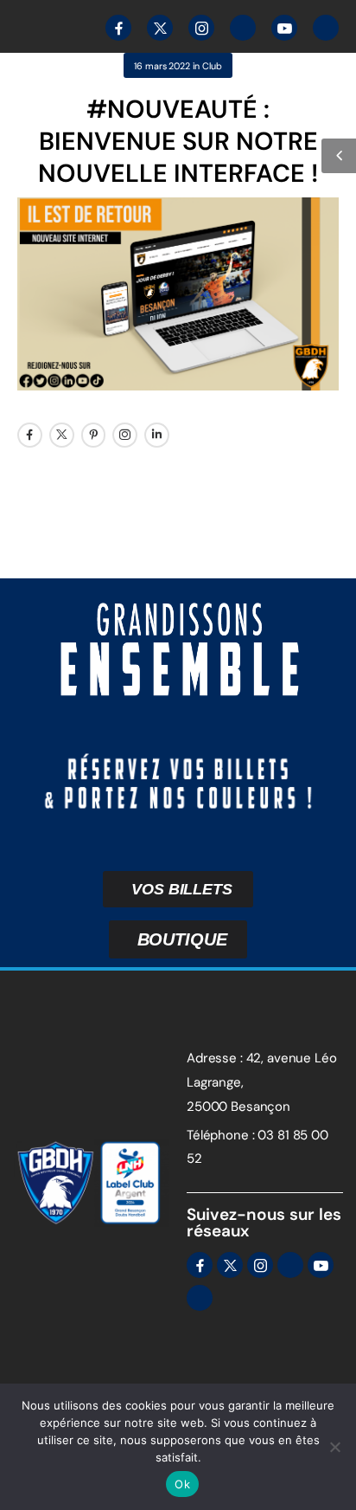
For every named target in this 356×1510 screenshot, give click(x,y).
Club (211, 66)
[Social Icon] (29, 435)
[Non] (334, 1446)
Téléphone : (220, 1135)
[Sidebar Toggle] (338, 156)
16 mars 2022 (161, 66)
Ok (182, 1484)
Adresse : (215, 1058)
